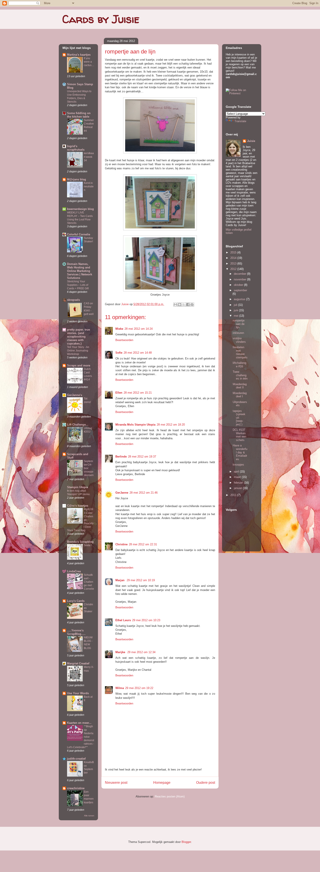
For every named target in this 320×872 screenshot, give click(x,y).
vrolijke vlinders (239, 340)
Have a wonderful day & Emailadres (240, 452)
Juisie (125, 304)
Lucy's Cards (75, 600)
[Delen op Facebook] (188, 304)
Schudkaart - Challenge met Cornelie (89, 581)
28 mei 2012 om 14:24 (139, 328)
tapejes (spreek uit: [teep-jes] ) (239, 417)
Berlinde (121, 456)
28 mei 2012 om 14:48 (138, 352)
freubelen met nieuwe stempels (240, 352)
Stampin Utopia (77, 487)
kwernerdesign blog (80, 209)
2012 (233, 269)
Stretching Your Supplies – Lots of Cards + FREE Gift (78, 285)
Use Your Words (78, 693)
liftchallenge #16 (239, 364)
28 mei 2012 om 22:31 (143, 544)
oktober (239, 284)
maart (238, 477)
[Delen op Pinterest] (192, 304)
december (240, 273)
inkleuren (238, 332)
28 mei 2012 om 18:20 (171, 424)
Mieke (119, 328)
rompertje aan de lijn (238, 324)
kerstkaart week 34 (89, 157)
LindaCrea (74, 571)
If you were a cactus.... (89, 62)
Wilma (119, 688)
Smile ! (88, 545)
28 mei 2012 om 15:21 (138, 392)
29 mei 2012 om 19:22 (139, 688)
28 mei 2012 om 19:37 (142, 456)
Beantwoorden (124, 340)
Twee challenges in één (240, 375)
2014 (233, 258)
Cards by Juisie (100, 19)
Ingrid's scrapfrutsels (75, 148)
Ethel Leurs (123, 620)
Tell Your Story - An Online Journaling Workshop (78, 351)
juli (236, 304)
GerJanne (121, 492)
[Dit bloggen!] (179, 304)
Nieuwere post (116, 782)
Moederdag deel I (240, 394)
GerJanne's (74, 395)
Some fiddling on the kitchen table (79, 114)
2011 (233, 495)
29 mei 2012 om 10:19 (141, 580)
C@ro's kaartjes (77, 505)
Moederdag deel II (240, 386)
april (237, 471)
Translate (240, 121)
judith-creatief (76, 758)
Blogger (186, 842)
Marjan (120, 580)
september (240, 290)
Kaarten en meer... (79, 722)
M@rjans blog (76, 179)
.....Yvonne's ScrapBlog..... (76, 632)
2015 (233, 252)
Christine (121, 544)
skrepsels (73, 299)
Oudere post (205, 782)
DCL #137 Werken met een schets (239, 435)
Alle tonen (89, 815)
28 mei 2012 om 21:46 (144, 492)
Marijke (120, 652)
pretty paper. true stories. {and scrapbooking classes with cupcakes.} (78, 336)
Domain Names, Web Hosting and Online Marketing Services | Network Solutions (79, 271)
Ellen (118, 392)
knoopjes (238, 464)
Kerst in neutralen (89, 186)
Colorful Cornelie (78, 234)
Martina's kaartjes (79, 54)
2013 (233, 263)
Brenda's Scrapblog (80, 541)
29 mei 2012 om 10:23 (146, 620)
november (240, 279)
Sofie (118, 352)
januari (238, 488)
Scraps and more (78, 365)
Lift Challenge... (77, 424)
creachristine (75, 788)
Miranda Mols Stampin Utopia (135, 424)
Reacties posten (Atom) (170, 796)
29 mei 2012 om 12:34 (141, 652)
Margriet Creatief (78, 663)
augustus (240, 299)
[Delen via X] (184, 304)
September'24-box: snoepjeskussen (89, 468)
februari (239, 482)
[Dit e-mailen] (175, 304)
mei (236, 315)
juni (236, 310)
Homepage (161, 782)
